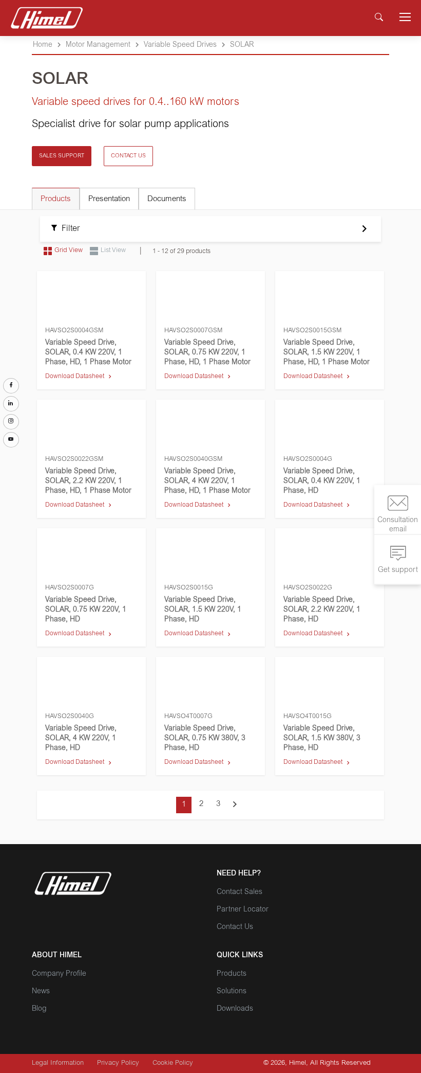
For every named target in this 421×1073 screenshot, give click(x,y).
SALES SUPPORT (61, 156)
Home (42, 45)
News (41, 991)
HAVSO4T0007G (188, 716)
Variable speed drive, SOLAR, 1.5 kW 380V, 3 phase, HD (321, 738)
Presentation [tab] (109, 199)
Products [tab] (56, 199)
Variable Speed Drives (180, 45)
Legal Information (58, 1063)
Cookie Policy (172, 1063)
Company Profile (59, 974)
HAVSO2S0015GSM (312, 331)
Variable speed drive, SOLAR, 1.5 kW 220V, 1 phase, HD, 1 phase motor (326, 352)
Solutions (231, 991)
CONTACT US (128, 156)
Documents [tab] (166, 199)
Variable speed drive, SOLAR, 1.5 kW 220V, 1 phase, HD (202, 610)
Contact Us (235, 927)
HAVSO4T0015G (307, 716)
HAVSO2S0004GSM (74, 331)
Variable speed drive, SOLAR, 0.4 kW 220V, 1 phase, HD (321, 481)
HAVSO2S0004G (307, 459)
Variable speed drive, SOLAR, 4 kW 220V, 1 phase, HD (81, 738)
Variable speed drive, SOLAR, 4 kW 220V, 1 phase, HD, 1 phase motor (207, 481)
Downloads (235, 1009)
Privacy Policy (118, 1063)
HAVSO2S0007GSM (193, 331)
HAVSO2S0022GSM (74, 459)
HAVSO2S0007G (69, 588)
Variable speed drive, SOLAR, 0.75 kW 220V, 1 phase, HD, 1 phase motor (207, 352)
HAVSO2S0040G (69, 716)
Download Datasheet (74, 376)
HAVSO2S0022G (307, 588)
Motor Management (98, 45)
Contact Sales (239, 892)
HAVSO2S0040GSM (193, 459)
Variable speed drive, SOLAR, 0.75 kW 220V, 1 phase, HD (85, 610)
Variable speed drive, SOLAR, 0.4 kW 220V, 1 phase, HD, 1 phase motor (88, 352)
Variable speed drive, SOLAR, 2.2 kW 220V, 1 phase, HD (321, 610)
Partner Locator (243, 910)
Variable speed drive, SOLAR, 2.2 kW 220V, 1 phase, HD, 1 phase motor (88, 481)
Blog (39, 1009)
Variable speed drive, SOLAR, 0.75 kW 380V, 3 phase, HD (204, 738)
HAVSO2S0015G (188, 588)
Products (231, 974)
